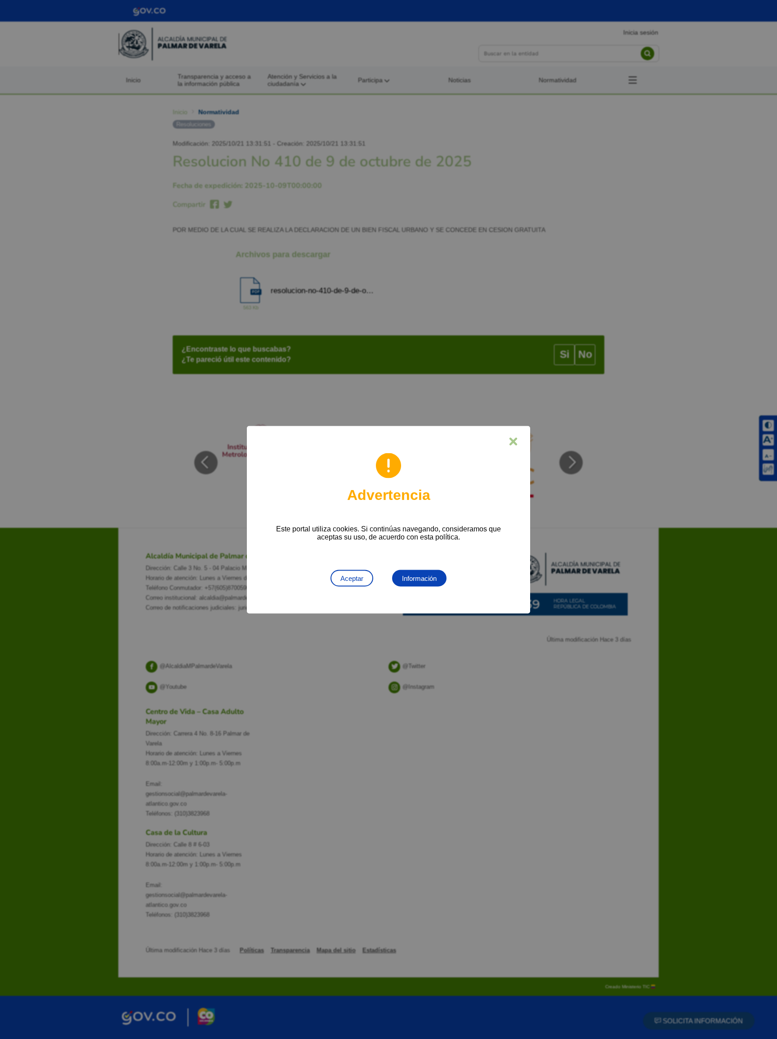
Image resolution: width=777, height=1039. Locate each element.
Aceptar (351, 578)
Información (419, 578)
